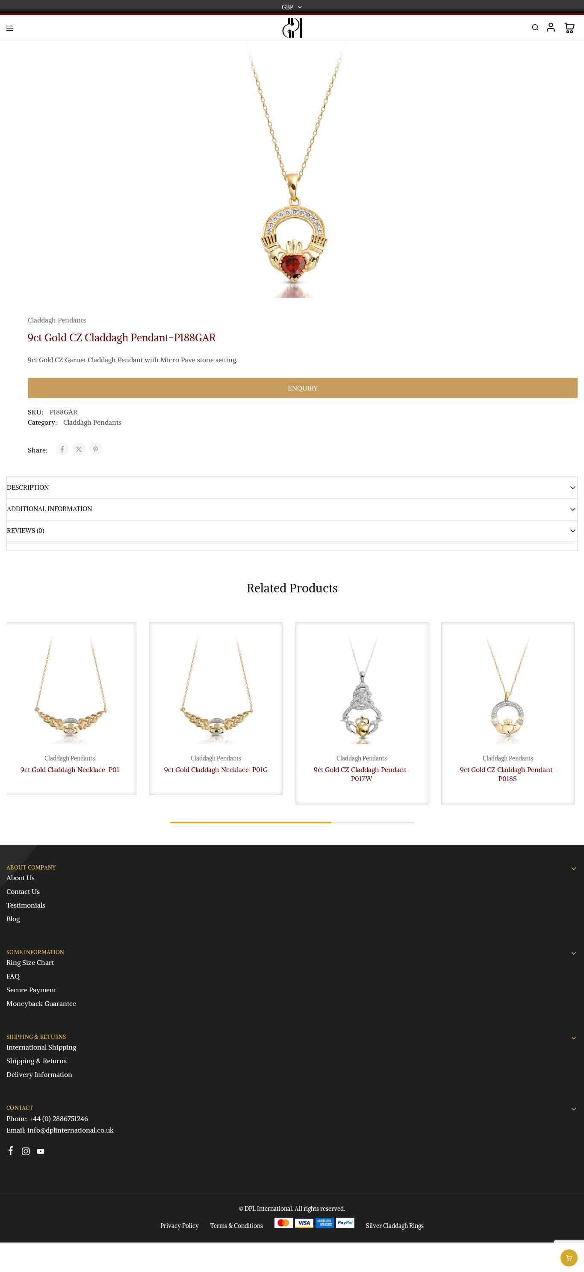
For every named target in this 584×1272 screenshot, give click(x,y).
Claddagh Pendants (57, 320)
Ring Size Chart (30, 962)
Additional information (49, 509)
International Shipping (41, 1047)
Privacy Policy (179, 1226)
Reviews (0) (25, 531)
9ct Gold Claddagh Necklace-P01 (70, 769)
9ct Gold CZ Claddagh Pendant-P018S (508, 774)
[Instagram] (25, 1152)
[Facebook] (10, 1151)
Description (28, 487)
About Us (20, 877)
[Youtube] (40, 1152)
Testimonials (25, 905)
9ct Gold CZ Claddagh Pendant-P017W (362, 774)
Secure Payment (31, 989)
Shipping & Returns (36, 1060)
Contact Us (23, 891)
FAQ (13, 976)
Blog (13, 918)
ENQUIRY (303, 388)
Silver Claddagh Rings (395, 1226)
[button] (569, 1257)
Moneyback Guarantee (41, 1003)
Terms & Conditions (236, 1226)
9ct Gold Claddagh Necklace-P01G (216, 769)
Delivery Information (39, 1074)
